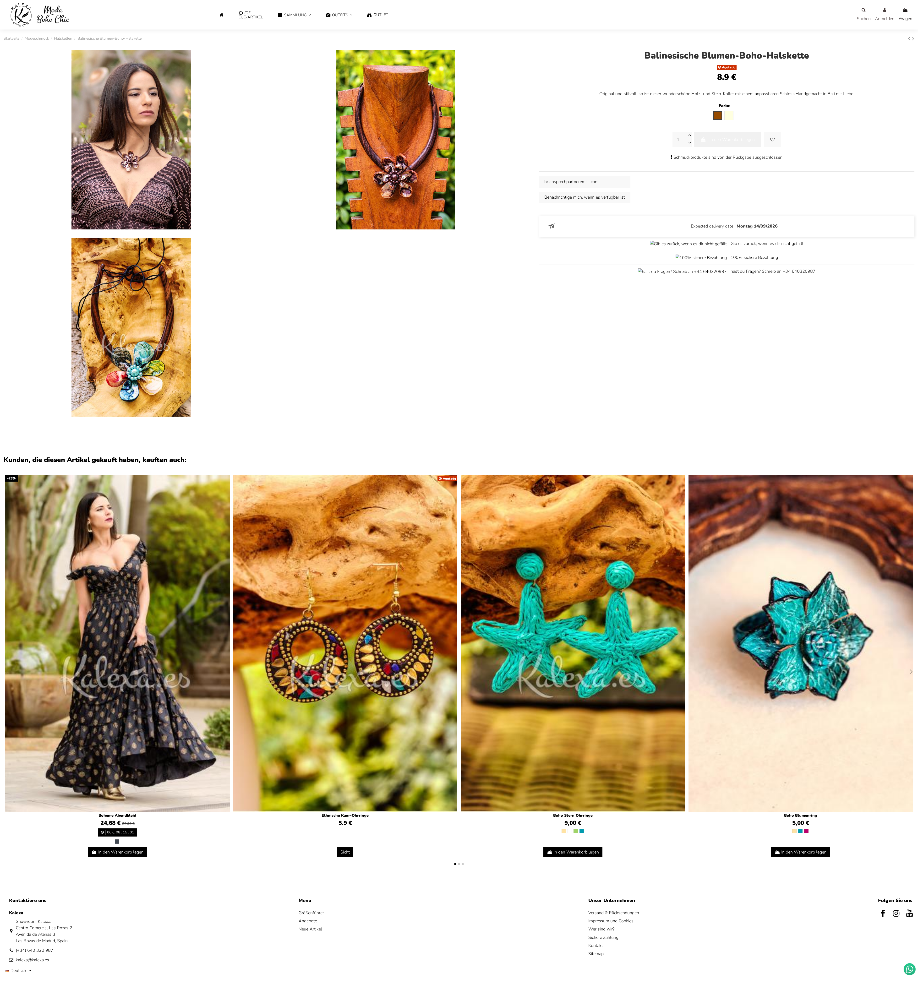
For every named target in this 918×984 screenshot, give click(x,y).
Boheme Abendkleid (117, 815)
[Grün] (576, 831)
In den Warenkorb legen (732, 139)
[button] (294, 15)
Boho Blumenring (800, 815)
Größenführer (311, 913)
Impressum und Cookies (611, 921)
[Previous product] (910, 38)
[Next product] (913, 38)
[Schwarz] (117, 841)
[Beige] (564, 831)
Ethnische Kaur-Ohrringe (345, 815)
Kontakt (595, 945)
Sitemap (596, 954)
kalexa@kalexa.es (32, 960)
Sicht (345, 852)
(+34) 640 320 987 (34, 950)
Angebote (308, 921)
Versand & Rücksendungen (613, 913)
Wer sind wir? (601, 929)
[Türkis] (581, 831)
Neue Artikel (310, 929)
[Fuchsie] (806, 831)
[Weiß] (570, 831)
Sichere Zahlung (603, 937)
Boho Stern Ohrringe (573, 815)
